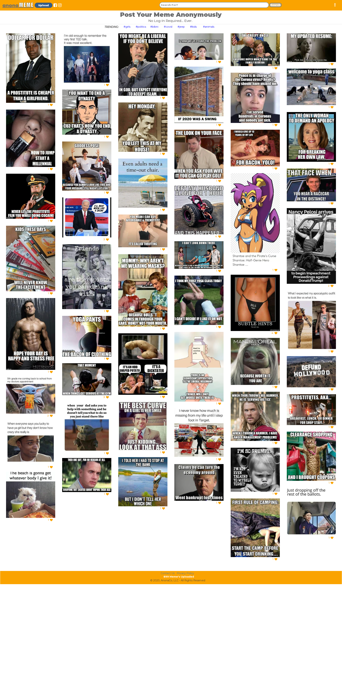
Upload (43, 5)
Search (275, 5)
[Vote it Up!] (51, 105)
